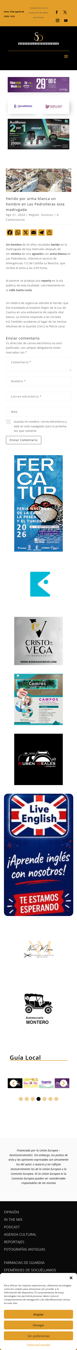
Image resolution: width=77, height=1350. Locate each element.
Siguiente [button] (63, 1083)
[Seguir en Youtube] (65, 20)
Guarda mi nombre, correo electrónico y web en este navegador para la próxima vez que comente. (40, 426)
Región (34, 215)
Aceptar (38, 1314)
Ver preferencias (38, 1336)
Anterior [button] (13, 1083)
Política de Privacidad (38, 1344)
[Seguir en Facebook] (56, 12)
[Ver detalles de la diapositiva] (17, 1083)
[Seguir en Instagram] (57, 20)
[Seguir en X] (65, 12)
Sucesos (47, 215)
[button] (71, 1278)
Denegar (38, 1325)
